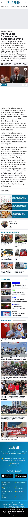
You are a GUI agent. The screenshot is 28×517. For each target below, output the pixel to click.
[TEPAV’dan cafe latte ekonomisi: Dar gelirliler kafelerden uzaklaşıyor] (7, 252)
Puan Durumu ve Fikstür (7, 492)
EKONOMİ (10, 31)
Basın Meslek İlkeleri (17, 503)
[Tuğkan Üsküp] (4, 224)
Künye (8, 503)
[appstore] (7, 476)
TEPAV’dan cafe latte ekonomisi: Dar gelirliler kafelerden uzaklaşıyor (6, 258)
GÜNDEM (14, 311)
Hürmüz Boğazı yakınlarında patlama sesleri (19, 300)
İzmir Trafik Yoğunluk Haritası (19, 487)
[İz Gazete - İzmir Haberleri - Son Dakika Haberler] (13, 2)
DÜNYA (13, 297)
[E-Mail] (10, 226)
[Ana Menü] (1, 2)
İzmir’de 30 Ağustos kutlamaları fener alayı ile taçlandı (19, 286)
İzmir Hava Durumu (21, 482)
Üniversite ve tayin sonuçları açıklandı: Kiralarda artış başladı (6, 271)
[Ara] (25, 2)
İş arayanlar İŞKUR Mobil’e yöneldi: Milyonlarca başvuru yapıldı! (21, 271)
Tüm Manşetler (19, 491)
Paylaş (4, 84)
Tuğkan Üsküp (13, 223)
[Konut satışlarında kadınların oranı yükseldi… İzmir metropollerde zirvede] (21, 238)
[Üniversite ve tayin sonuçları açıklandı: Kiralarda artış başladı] (7, 265)
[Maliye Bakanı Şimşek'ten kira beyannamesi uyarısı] (14, 74)
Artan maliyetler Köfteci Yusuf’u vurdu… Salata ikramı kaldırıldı (6, 244)
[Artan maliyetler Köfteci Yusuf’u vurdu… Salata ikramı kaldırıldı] (7, 238)
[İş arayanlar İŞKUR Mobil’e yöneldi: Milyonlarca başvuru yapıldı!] (21, 265)
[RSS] (20, 471)
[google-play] (20, 476)
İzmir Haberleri (5, 6)
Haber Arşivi (19, 496)
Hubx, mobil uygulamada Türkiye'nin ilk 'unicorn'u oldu (20, 258)
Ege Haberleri (21, 6)
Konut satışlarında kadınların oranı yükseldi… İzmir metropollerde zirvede (21, 244)
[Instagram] (12, 471)
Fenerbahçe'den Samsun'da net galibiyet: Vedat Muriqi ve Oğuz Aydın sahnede (19, 293)
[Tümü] (26, 279)
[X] (10, 471)
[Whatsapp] (18, 471)
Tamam (14, 515)
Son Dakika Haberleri (5, 496)
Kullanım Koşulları (7, 504)
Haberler (3, 31)
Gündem (13, 6)
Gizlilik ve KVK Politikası (18, 504)
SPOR (13, 290)
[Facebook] (7, 471)
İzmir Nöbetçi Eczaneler (6, 483)
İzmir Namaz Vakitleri (6, 487)
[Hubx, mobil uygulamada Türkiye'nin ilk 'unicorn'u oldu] (21, 252)
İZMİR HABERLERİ (16, 283)
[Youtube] (15, 471)
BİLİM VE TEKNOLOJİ (9, 506)
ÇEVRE (22, 506)
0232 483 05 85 (15, 463)
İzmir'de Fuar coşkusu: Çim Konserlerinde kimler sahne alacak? (19, 307)
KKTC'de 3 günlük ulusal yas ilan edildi (18, 314)
